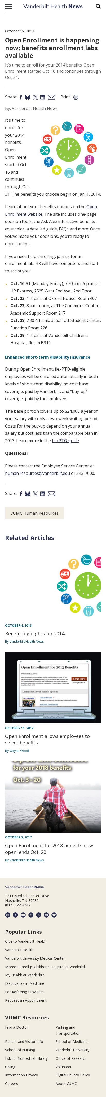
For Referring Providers (24, 991)
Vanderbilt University (72, 1049)
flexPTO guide (65, 440)
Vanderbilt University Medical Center (35, 958)
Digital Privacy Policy (73, 1075)
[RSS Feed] (7, 915)
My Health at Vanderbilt (24, 974)
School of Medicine (71, 1041)
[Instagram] (30, 915)
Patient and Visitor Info (24, 1041)
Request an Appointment (26, 1000)
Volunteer (64, 1066)
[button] (8, 6)
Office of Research (71, 1058)
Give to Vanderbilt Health (25, 941)
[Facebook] (15, 915)
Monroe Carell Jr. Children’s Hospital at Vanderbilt (45, 966)
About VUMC (66, 1083)
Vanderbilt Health (19, 949)
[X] (38, 915)
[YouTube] (23, 915)
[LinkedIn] (46, 915)
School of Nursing (20, 1049)
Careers (11, 1083)
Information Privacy (21, 1075)
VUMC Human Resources (34, 513)
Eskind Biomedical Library (26, 1058)
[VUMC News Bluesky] (54, 915)
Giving (10, 1066)
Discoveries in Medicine (24, 983)
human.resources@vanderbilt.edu (37, 473)
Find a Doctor (16, 1027)
